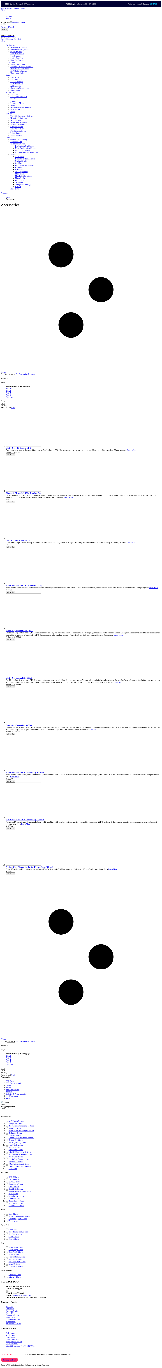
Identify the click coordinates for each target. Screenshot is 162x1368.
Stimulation (16, 1203)
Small (14, 1254)
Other (14, 1237)
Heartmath (16, 1140)
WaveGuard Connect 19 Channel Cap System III (25, 772)
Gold (13, 1214)
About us (9, 1307)
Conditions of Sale (13, 1319)
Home (8, 197)
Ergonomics (16, 1184)
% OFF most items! (20, 4)
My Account (10, 1335)
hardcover (15, 1275)
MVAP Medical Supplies (20, 1154)
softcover (15, 1277)
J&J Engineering (18, 1142)
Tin (13, 1221)
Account (9, 16)
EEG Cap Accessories (14, 1083)
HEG (13, 1194)
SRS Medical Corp (19, 1164)
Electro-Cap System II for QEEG (19, 678)
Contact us (10, 1309)
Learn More (131, 450)
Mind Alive (16, 1150)
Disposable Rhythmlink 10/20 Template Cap (23, 493)
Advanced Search (7, 27)
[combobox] (12, 25)
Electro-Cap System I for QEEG (19, 725)
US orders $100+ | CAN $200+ (81, 4)
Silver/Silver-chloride (19, 1216)
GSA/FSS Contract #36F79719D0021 (20, 1346)
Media (8, 1098)
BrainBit (15, 1128)
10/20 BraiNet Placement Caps (18, 540)
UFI (13, 1169)
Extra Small (16, 1252)
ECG (14, 1177)
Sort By (4, 374)
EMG (14, 1182)
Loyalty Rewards (12, 1339)
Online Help (10, 1313)
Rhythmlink (16, 1162)
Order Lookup (11, 1333)
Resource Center (12, 1311)
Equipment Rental (12, 1315)
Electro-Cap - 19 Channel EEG (18, 448)
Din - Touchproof (18, 1232)
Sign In (8, 18)
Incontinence (17, 1196)
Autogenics (15, 1123)
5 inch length (16, 1247)
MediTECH (16, 1145)
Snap (14, 1239)
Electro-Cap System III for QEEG (19, 631)
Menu (3, 41)
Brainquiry (15, 1133)
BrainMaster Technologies (21, 1131)
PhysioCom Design (19, 1159)
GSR (14, 1187)
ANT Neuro (15, 1121)
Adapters (9, 1092)
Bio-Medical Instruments (21, 1126)
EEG (14, 1179)
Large (14, 1264)
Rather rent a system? (142, 4)
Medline (14, 1147)
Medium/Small (17, 1257)
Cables (8, 1085)
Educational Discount (14, 1342)
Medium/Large (17, 1262)
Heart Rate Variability (20, 1191)
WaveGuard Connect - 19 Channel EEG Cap (24, 585)
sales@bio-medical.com (22, 1295)
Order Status (10, 1337)
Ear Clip (15, 1234)
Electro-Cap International (21, 1138)
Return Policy (11, 1322)
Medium (15, 1259)
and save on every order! (13, 8)
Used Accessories (12, 1096)
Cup (13, 1229)
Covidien (15, 1135)
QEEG (15, 1198)
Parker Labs (16, 1157)
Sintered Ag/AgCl (18, 1219)
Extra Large (16, 1266)
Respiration (16, 1201)
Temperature (16, 1206)
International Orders (13, 1324)
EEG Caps (10, 1081)
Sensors (9, 1087)
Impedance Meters (12, 1090)
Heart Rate (16, 1189)
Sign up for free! (9, 1360)
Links (3, 10)
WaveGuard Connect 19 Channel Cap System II (25, 820)
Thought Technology (20, 1166)
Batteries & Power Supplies (16, 1094)
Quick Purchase (12, 1344)
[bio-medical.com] (17, 22)
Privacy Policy (11, 1317)
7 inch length (16, 1250)
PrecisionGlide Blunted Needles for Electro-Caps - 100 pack (29, 867)
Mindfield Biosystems (20, 1152)
